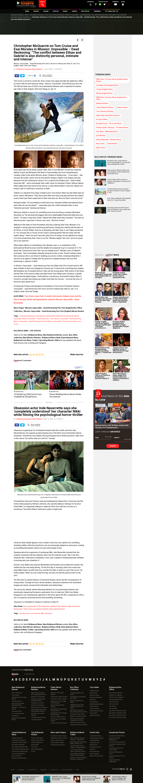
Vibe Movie (15, 716)
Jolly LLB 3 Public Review (59, 723)
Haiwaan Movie (17, 711)
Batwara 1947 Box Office (78, 716)
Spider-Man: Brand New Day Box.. (108, 115)
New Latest (58, 732)
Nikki (42, 613)
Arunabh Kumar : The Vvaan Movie (108, 123)
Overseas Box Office (115, 699)
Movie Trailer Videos (57, 740)
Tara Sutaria (93, 713)
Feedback (43, 769)
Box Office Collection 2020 (117, 717)
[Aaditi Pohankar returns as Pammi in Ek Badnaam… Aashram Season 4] (103, 365)
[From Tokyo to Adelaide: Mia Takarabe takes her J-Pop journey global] (100, 203)
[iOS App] (131, 769)
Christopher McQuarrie (27, 316)
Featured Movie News (19, 740)
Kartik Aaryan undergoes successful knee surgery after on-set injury (103, 275)
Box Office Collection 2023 (117, 710)
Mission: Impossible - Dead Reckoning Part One (30, 321)
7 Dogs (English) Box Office (77, 693)
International (68, 316)
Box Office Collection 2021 (117, 715)
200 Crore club (113, 704)
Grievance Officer (66, 769)
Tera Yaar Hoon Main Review (37, 714)
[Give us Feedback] (115, 4)
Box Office (74, 688)
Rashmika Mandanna (96, 704)
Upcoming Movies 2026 (49, 340)
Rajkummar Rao (95, 715)
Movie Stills (35, 744)
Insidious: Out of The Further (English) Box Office (76, 706)
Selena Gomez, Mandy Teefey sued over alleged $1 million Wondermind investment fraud (118, 171)
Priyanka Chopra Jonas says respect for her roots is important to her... (120, 275)
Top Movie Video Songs (58, 736)
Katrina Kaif (93, 693)
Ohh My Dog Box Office (77, 722)
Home (13, 769)
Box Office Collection (116, 693)
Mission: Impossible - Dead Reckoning (68, 319)
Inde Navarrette (24, 613)
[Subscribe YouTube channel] (109, 4)
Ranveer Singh (94, 695)
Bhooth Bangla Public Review (57, 706)
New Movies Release (32, 338)
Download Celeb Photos (117, 736)
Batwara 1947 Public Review (57, 693)
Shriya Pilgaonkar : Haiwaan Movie (108, 140)
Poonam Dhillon (102, 119)
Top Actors (112, 706)
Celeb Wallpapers (37, 742)
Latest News (112, 255)
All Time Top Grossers (116, 697)
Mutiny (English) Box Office (76, 701)
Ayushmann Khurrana (96, 711)
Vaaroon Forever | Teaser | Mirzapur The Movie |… (78, 758)
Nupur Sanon (101, 148)
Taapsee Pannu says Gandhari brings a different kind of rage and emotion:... (120, 350)
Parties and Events (37, 738)
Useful (94, 732)
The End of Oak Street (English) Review (38, 699)
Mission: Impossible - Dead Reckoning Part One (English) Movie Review (54, 311)
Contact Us (54, 769)
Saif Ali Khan (100, 136)
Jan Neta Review (36, 719)
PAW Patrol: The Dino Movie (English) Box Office (111, 98)
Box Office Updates (18, 744)
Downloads (117, 732)
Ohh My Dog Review (37, 705)
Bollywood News (35, 335)
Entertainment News (69, 338)
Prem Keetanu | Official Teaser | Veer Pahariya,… (77, 754)
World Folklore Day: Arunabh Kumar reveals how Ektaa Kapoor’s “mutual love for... (103, 351)
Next (81, 159)
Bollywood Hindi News (19, 758)
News (26, 15)
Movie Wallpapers (37, 749)
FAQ (77, 769)
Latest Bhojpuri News (96, 738)
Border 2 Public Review (58, 717)
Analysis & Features (115, 695)
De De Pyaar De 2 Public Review (58, 720)
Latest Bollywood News (105, 107)
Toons (33, 751)
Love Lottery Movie (18, 713)
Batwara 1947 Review (38, 697)
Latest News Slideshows (20, 751)
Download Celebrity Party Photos (117, 745)
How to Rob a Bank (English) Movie (18, 704)
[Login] (122, 4)
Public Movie (56, 688)
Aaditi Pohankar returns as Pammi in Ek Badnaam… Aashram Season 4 (102, 376)
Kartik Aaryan (112, 144)
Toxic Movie (15, 695)
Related (99, 255)
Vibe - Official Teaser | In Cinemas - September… (77, 738)
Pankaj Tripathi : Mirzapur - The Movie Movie (112, 127)
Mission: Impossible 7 (54, 321)
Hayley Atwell (50, 316)
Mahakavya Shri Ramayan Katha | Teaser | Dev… (78, 742)
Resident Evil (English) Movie (19, 718)
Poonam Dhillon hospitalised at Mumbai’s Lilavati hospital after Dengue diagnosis (121, 325)
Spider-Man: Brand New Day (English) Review (38, 710)
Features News (122, 107)
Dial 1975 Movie (17, 693)
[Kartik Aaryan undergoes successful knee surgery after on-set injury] (103, 264)
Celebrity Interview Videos (59, 738)
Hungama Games (95, 747)
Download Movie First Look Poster (116, 749)
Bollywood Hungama (17, 15)
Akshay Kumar (94, 690)
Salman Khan (94, 706)
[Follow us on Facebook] (96, 4)
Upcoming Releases (18, 753)
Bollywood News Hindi (51, 338)
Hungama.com (94, 742)
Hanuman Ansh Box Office (78, 724)
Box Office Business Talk (20, 747)
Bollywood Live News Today (25, 340)
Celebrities (29, 674)
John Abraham (94, 708)
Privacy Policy (32, 769)
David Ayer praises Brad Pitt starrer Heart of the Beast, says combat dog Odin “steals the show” (118, 209)
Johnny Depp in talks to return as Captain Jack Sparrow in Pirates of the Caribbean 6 (119, 181)
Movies (15, 674)
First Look (34, 747)
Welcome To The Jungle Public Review (58, 702)
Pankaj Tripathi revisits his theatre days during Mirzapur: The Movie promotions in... (103, 325)
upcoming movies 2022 (45, 630)
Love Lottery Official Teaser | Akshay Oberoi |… (78, 750)
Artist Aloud (93, 745)
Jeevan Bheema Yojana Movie (19, 698)
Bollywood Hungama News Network (29, 69)
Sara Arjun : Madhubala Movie (107, 131)
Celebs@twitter (95, 740)
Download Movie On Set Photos (117, 756)
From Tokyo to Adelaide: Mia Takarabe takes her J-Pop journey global (118, 199)
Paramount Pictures (70, 321)
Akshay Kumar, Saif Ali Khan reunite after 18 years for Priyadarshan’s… (112, 426)
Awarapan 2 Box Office (77, 714)
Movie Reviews (16, 756)
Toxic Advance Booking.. (105, 111)
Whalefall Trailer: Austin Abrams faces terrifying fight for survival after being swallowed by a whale (118, 162)
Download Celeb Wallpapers (114, 739)
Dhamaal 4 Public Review (59, 699)
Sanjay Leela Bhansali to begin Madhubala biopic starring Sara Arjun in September (121, 299)
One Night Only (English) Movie (107, 85)
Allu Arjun (93, 699)
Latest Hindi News (95, 736)
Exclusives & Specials (58, 745)
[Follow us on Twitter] (104, 4)
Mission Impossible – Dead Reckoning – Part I (38, 319)
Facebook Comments (22, 360)
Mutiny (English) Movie (104, 93)
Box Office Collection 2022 (117, 713)
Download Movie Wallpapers (114, 760)
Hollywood (59, 316)
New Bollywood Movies (52, 335)
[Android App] (127, 769)
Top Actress (113, 708)
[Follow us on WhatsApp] (100, 4)
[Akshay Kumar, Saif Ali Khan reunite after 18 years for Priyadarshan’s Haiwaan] (112, 413)
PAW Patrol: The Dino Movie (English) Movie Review (112, 80)
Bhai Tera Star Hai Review (39, 707)
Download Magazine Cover (116, 753)
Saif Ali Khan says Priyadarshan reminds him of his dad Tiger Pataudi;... (103, 299)
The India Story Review (38, 717)
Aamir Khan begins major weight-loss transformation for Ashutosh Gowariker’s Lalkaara (121, 377)
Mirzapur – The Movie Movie (19, 708)
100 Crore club (113, 702)
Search (113, 446)
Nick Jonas (100, 144)
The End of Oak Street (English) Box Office (77, 719)
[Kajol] (25, 159)
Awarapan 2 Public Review (59, 697)
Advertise (21, 769)
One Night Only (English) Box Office (78, 697)
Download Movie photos (117, 742)
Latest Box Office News (19, 742)
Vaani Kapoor (94, 702)
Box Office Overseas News (20, 749)
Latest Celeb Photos (37, 740)
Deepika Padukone (96, 697)
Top (94, 687)
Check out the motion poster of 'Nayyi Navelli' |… (78, 746)
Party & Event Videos (57, 742)
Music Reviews (94, 754)
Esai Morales (40, 316)
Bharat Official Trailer (96, 756)
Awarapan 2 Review (37, 703)
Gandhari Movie (17, 701)
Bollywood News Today (23, 630)
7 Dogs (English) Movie (104, 89)
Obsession (48, 613)
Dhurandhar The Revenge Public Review (59, 709)
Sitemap (92, 749)
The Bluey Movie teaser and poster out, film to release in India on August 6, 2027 (118, 190)
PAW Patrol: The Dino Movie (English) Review (38, 693)
